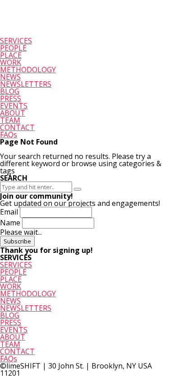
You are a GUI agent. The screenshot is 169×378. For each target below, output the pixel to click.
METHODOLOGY (28, 70)
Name (10, 223)
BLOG (9, 91)
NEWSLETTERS (25, 84)
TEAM (10, 120)
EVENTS (13, 106)
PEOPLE (13, 48)
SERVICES (16, 41)
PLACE (11, 55)
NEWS (10, 77)
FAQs (8, 135)
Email (9, 212)
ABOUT (12, 113)
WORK (10, 62)
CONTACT (17, 127)
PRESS (10, 98)
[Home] (30, 33)
